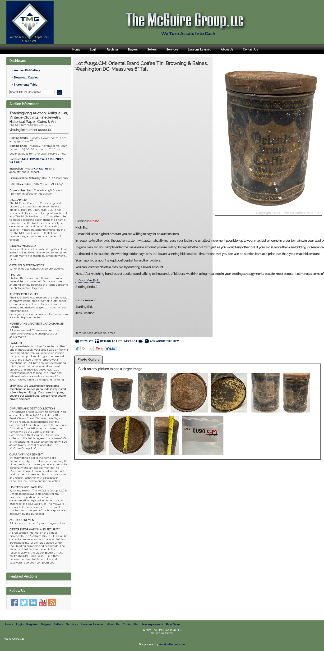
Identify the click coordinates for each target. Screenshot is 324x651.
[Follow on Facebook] (14, 602)
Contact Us (250, 49)
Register (112, 49)
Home (76, 49)
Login (93, 49)
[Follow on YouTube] (42, 602)
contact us (41, 168)
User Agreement (152, 624)
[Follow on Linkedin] (33, 602)
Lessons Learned (199, 49)
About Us (227, 49)
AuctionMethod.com (172, 644)
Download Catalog (26, 77)
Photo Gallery (89, 359)
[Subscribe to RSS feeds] (52, 602)
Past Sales (173, 624)
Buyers (133, 49)
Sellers (152, 49)
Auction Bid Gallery (27, 70)
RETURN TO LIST (111, 341)
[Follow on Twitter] (24, 602)
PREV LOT (86, 341)
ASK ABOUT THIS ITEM (164, 341)
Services (172, 49)
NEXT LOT (130, 341)
